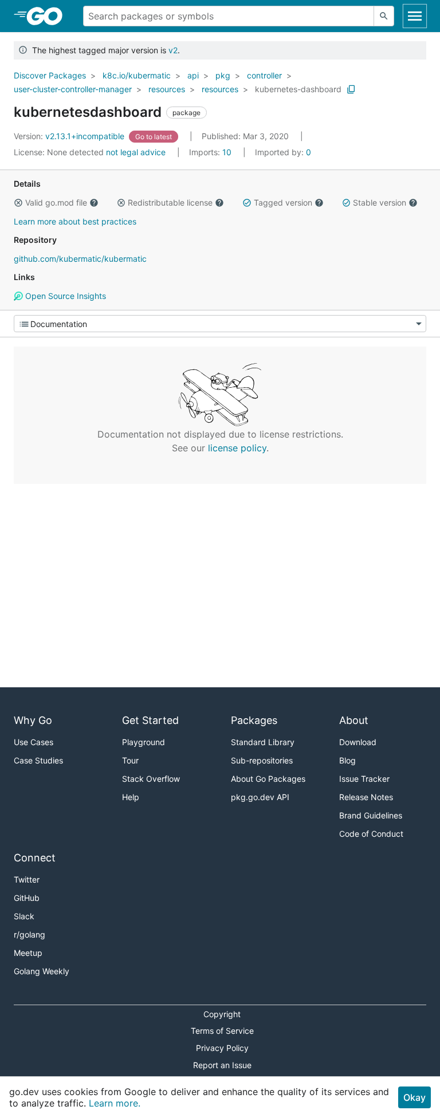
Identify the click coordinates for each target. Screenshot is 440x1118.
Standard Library (262, 742)
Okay (414, 1097)
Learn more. (114, 1103)
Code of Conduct (371, 833)
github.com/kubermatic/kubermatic (80, 258)
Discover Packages (50, 75)
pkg (222, 75)
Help (130, 797)
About (353, 720)
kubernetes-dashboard (298, 89)
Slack (24, 916)
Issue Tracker (364, 779)
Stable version (379, 202)
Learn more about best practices (75, 221)
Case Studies (38, 760)
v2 (173, 50)
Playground (143, 742)
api (193, 75)
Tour (130, 760)
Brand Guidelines (370, 815)
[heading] (48, 16)
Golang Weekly (41, 971)
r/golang (29, 934)
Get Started (150, 720)
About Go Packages (268, 779)
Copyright (222, 1014)
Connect (35, 858)
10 (211, 152)
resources (166, 89)
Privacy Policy (222, 1048)
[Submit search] (384, 16)
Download (357, 742)
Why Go (33, 720)
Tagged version (283, 202)
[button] (18, 202)
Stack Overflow (151, 779)
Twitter (27, 879)
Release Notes (366, 797)
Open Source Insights (64, 296)
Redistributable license (170, 202)
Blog (347, 760)
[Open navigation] (414, 16)
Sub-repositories (262, 760)
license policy (237, 448)
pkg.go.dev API (260, 797)
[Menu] (220, 323)
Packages (254, 720)
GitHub (27, 898)
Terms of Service (222, 1031)
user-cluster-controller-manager (73, 89)
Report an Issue (222, 1065)
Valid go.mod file (56, 202)
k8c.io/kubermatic (137, 75)
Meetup (28, 953)
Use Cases (33, 742)
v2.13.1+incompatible (70, 136)
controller (264, 75)
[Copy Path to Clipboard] (351, 89)
